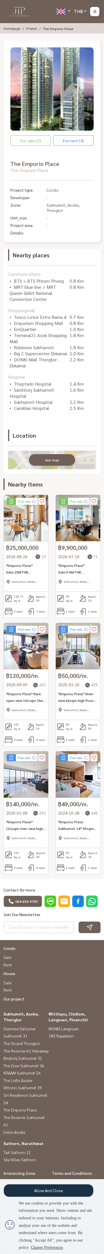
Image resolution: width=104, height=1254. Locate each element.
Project (31, 28)
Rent (7, 964)
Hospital (16, 377)
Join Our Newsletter (21, 914)
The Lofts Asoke (17, 1080)
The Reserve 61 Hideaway (26, 1050)
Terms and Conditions (72, 1173)
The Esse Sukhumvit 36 (23, 1065)
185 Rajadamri (61, 1035)
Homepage (11, 28)
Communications (24, 274)
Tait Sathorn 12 (17, 1152)
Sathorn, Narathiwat (23, 1143)
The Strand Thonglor (21, 1043)
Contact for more (19, 889)
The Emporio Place (20, 1109)
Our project (14, 998)
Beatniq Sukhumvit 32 (22, 1058)
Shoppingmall (21, 310)
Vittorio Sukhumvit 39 (22, 1087)
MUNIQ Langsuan (64, 1028)
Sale (7, 957)
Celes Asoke (14, 1132)
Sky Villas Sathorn (19, 1159)
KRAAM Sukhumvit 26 (22, 1072)
